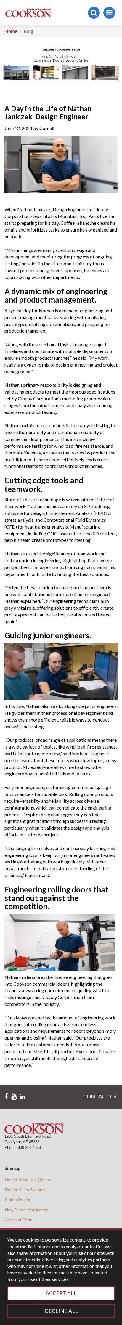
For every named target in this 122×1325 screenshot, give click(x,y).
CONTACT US (99, 1096)
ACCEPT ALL (61, 1293)
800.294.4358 (29, 1147)
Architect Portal (19, 1220)
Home (10, 31)
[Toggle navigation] (109, 13)
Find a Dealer (17, 1199)
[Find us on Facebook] (6, 1096)
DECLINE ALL (61, 1311)
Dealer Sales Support (25, 1189)
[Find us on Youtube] (14, 1096)
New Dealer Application (26, 1209)
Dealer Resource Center (28, 1179)
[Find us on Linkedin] (22, 1096)
